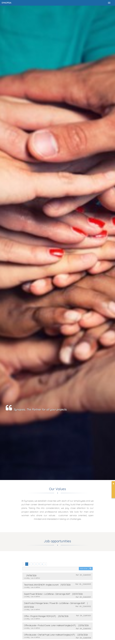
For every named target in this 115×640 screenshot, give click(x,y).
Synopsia (6, 2)
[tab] (57, 576)
